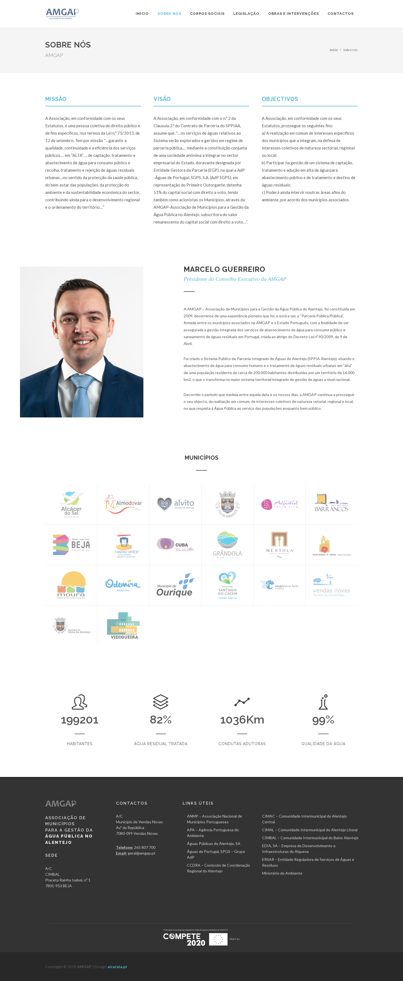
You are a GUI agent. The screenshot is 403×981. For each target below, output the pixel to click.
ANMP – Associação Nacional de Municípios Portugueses (214, 819)
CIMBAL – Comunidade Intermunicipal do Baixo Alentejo (310, 837)
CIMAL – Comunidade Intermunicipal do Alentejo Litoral (309, 829)
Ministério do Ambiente (282, 873)
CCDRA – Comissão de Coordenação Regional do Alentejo (218, 868)
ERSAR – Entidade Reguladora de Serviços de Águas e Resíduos (308, 862)
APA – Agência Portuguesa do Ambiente (213, 832)
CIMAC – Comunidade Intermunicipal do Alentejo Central (304, 819)
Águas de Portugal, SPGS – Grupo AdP (216, 854)
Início (334, 50)
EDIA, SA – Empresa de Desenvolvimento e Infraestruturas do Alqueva (299, 848)
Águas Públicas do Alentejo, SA (213, 843)
